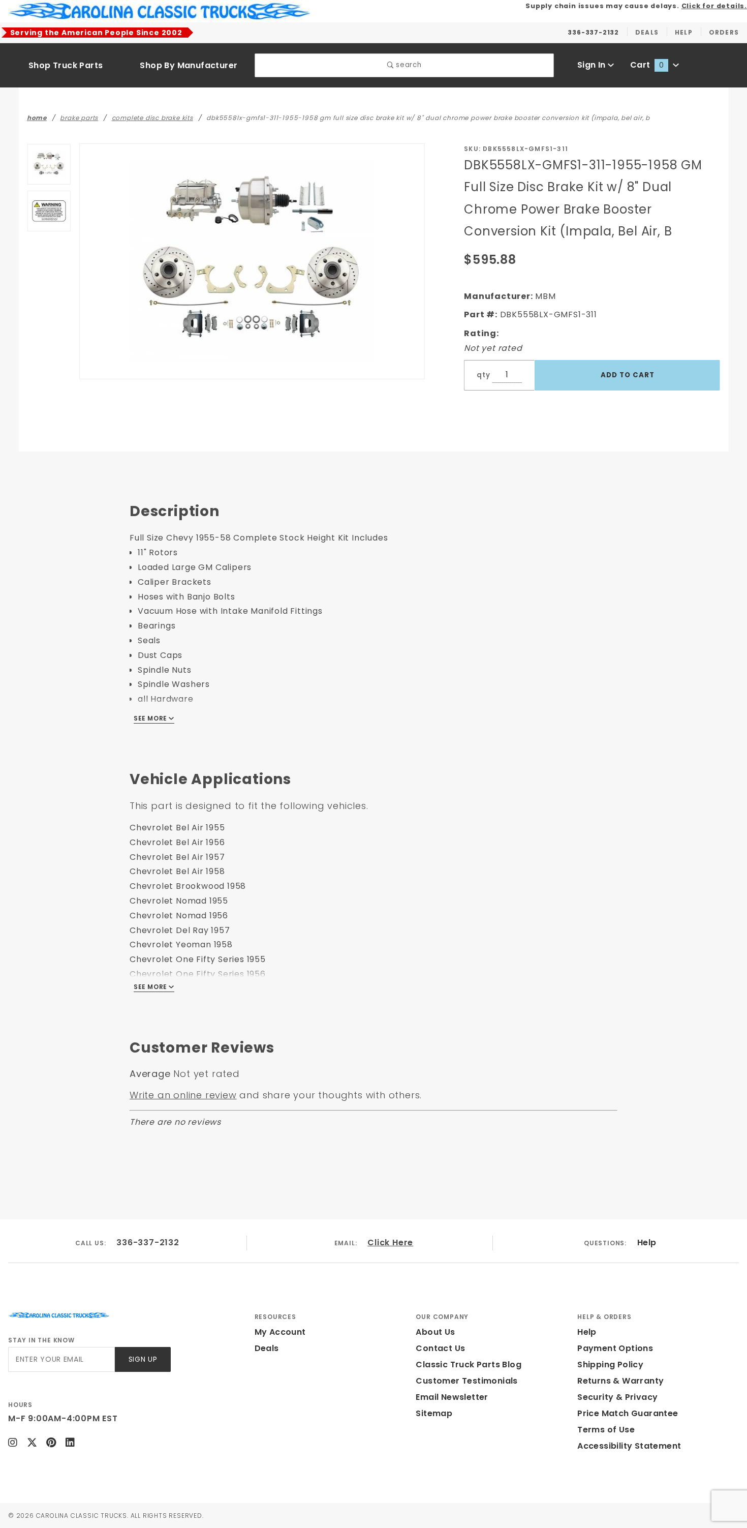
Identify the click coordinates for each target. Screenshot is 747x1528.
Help (647, 1242)
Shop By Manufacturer (188, 65)
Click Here (390, 1242)
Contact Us (440, 1348)
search (408, 65)
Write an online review (183, 1095)
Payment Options (615, 1348)
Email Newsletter (452, 1397)
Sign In (592, 65)
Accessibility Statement (629, 1446)
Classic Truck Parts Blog (468, 1364)
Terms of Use (606, 1429)
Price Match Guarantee (627, 1413)
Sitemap (434, 1413)
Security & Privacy (617, 1397)
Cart (647, 65)
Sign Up (143, 1359)
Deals (267, 1348)
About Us (435, 1332)
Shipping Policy (610, 1364)
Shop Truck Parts (65, 65)
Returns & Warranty (620, 1381)
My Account (280, 1332)
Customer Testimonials (466, 1381)
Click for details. (714, 6)
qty (483, 375)
